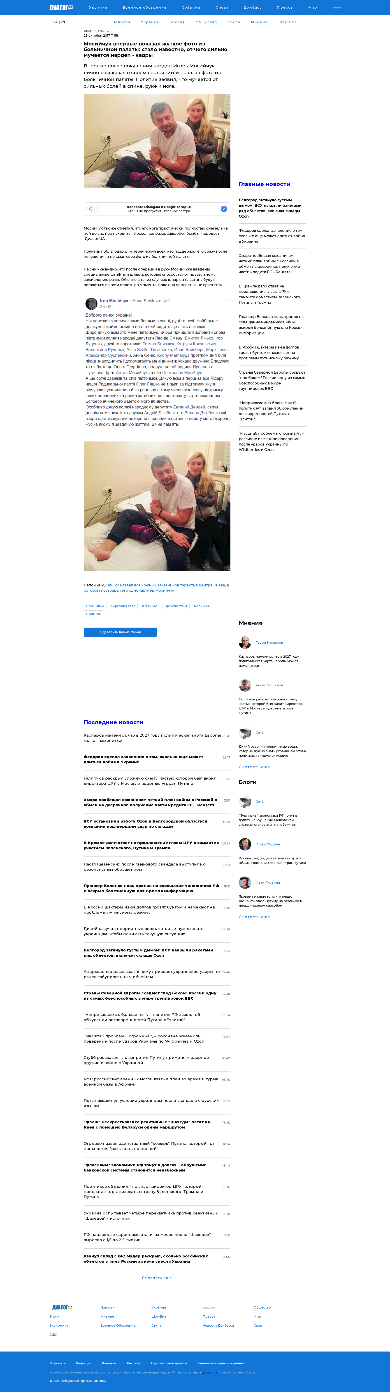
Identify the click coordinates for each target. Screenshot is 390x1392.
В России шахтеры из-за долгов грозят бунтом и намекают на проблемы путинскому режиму (269, 352)
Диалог (88, 31)
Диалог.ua (209, 1372)
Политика (93, 613)
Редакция (83, 1363)
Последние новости (114, 722)
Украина (103, 31)
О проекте (57, 1363)
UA (54, 22)
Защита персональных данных (221, 1363)
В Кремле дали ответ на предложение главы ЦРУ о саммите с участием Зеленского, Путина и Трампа (270, 294)
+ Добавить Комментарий (120, 632)
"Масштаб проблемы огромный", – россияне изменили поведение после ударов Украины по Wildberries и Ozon (271, 441)
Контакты (109, 1363)
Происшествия (176, 606)
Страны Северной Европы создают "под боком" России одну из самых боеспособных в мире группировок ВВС (272, 380)
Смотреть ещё (157, 1278)
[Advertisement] (157, 674)
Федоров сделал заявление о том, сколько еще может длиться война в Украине (272, 236)
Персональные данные (169, 1363)
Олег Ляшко (95, 606)
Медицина (202, 606)
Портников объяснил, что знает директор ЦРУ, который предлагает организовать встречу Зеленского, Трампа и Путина (144, 1191)
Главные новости (264, 184)
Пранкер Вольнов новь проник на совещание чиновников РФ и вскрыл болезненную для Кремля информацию (271, 325)
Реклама (133, 1363)
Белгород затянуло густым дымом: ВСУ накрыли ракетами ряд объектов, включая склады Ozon (270, 208)
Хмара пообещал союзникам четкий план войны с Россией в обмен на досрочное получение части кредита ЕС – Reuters (269, 264)
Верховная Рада (123, 606)
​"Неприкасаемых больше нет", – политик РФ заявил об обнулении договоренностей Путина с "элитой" (271, 411)
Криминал (150, 606)
